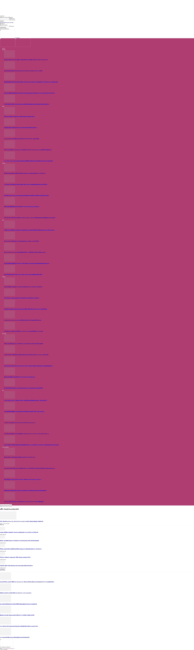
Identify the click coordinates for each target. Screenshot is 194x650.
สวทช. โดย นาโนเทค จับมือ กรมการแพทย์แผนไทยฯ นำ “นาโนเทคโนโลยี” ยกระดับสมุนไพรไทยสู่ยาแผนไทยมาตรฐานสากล (29, 468)
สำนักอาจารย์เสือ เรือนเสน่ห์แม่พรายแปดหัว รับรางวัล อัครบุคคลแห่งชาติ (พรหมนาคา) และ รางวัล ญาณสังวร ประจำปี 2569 (29, 93)
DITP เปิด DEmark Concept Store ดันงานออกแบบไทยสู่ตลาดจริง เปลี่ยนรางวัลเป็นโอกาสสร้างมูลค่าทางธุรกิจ (26, 195)
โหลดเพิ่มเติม (2, 569)
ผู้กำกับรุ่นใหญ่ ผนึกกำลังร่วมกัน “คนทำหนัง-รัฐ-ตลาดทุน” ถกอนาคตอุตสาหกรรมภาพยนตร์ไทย (23, 388)
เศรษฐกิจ (3, 163)
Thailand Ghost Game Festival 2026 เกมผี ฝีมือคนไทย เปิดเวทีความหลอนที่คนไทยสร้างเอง (22, 320)
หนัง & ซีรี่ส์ (4, 333)
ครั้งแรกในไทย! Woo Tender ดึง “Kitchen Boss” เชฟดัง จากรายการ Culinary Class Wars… (22, 479)
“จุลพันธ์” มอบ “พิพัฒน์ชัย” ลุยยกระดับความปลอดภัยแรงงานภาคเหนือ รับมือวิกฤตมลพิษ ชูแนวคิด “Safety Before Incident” (29, 230)
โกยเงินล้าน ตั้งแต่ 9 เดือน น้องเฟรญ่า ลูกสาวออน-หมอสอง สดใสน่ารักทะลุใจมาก (20, 127)
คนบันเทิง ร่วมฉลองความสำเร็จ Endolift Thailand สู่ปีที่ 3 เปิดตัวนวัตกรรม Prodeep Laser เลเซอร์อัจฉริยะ (25, 309)
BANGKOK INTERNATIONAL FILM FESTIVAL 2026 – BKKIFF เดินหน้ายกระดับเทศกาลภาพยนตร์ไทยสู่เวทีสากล (28, 365)
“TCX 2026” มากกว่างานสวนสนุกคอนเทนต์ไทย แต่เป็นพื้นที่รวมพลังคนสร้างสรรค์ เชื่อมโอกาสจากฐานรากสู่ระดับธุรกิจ (28, 160)
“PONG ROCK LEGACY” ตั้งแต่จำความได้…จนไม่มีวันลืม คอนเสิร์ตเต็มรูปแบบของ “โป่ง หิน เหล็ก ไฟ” (25, 400)
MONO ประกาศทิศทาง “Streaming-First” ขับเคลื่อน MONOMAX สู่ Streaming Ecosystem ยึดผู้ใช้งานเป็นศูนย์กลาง (27, 149)
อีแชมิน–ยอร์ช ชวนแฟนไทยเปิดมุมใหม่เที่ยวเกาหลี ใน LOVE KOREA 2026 (19, 457)
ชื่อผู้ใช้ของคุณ (12, 18)
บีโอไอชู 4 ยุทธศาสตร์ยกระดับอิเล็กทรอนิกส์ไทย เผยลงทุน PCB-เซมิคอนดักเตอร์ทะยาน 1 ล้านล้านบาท (25, 173)
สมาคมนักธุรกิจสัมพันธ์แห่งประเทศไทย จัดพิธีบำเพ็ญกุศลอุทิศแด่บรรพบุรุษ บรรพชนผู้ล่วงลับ (18, 604)
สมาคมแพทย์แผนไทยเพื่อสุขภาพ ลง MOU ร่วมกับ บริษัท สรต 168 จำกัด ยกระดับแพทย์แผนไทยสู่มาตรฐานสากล (26, 263)
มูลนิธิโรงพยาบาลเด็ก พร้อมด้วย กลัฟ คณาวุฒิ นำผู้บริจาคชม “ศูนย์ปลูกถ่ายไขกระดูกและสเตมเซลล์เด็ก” (25, 490)
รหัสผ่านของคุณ (12, 19)
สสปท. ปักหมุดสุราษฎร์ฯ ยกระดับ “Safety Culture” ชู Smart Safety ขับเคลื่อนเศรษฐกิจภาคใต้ (23, 274)
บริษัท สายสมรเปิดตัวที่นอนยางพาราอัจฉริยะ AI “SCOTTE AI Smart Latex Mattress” (21, 206)
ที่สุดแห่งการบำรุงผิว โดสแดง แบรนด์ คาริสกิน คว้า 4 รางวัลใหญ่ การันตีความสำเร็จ (17, 615)
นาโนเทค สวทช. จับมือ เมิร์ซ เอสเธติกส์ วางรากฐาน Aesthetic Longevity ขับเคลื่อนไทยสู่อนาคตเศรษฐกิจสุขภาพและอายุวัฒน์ (29, 217)
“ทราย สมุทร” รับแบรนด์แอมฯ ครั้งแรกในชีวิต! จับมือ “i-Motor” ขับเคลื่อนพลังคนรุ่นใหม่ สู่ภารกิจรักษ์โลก (25, 184)
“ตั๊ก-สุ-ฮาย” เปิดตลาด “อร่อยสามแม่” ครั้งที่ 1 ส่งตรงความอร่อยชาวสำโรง (19, 116)
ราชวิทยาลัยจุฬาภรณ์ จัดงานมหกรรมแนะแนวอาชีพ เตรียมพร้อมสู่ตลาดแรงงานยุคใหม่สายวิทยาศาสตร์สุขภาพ (26, 104)
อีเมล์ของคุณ (11, 26)
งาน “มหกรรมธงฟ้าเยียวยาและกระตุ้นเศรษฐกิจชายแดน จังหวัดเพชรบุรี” (15, 637)
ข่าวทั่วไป (3, 49)
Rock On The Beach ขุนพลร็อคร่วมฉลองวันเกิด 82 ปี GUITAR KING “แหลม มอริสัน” (21, 138)
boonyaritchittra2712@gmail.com (9, 648)
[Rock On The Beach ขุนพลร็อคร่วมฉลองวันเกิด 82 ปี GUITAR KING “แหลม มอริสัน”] (9, 136)
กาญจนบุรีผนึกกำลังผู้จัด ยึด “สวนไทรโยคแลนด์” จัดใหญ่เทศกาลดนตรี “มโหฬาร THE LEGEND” (24, 411)
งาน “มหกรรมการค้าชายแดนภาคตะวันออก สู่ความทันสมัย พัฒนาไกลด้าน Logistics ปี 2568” (19, 626)
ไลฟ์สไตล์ (3, 276)
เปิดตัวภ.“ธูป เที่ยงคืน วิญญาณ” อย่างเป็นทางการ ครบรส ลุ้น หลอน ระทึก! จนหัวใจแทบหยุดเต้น (23, 343)
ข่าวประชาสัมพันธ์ (5, 447)
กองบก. (1, 523)
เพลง (3, 390)
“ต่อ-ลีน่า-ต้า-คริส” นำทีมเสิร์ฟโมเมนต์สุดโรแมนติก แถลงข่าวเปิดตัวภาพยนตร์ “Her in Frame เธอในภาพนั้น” (26, 354)
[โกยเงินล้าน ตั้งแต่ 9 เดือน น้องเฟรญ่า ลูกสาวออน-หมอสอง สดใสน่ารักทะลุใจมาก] (9, 125)
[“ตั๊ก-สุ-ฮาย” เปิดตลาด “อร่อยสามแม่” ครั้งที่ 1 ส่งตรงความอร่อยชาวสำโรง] (9, 114)
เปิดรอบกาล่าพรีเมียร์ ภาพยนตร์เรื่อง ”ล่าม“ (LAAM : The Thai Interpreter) (19, 376)
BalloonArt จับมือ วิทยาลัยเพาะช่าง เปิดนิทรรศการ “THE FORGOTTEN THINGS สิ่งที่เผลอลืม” (24, 501)
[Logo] (7, 46)
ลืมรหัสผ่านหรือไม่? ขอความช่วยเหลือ (6, 22)
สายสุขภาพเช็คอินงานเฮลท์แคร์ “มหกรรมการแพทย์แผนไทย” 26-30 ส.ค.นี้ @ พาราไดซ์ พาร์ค (23, 286)
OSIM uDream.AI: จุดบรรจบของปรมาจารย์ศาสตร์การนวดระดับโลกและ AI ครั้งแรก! (21, 297)
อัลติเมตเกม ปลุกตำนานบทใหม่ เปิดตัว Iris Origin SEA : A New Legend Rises (15, 592)
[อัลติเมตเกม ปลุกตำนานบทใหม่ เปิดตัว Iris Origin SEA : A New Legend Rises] (5, 590)
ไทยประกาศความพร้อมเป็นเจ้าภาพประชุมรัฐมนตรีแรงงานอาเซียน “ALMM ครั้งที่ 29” (21, 241)
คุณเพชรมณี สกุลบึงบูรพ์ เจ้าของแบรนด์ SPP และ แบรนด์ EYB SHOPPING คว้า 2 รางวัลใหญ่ (23, 70)
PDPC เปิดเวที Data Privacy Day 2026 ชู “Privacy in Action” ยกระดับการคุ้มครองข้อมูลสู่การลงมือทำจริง (21, 521)
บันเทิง (3, 106)
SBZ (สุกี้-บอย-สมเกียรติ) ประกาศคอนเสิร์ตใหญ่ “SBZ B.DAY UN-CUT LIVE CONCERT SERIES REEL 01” (26, 433)
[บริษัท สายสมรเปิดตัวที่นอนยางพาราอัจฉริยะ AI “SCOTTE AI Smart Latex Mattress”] (9, 204)
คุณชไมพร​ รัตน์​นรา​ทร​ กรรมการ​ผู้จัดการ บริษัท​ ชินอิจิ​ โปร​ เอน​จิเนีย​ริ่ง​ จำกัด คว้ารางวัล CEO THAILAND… (26, 59)
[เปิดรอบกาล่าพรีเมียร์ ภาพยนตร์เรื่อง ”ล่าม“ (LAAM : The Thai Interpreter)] (9, 374)
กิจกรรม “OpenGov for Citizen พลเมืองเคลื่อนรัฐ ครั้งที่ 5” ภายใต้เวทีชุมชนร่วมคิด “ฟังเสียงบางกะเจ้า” (25, 252)
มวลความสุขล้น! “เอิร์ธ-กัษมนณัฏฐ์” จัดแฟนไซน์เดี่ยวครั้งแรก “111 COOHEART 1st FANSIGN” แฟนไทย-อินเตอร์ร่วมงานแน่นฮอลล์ (31, 444)
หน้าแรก (3, 48)
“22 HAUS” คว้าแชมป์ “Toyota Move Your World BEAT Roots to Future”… (20, 422)
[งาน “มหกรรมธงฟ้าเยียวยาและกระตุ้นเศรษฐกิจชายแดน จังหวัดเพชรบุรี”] (5, 635)
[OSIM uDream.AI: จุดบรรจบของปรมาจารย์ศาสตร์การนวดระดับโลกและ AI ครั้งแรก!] (9, 295)
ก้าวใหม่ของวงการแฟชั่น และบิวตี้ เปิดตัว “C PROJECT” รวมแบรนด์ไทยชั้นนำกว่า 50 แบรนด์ (23, 331)
